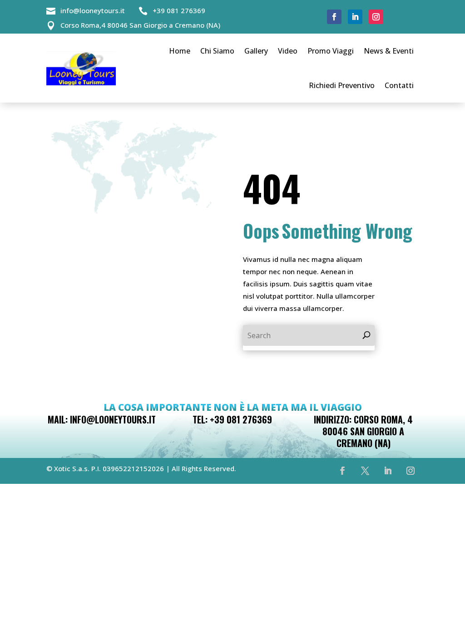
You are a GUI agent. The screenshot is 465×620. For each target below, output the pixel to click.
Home (179, 51)
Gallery (256, 51)
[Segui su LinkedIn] (355, 17)
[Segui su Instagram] (376, 17)
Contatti (399, 85)
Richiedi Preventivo (342, 85)
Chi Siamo (217, 51)
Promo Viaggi (330, 51)
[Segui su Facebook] (334, 17)
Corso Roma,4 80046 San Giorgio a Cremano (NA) (140, 25)
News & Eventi (389, 51)
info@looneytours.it (92, 10)
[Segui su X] (365, 471)
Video (287, 51)
